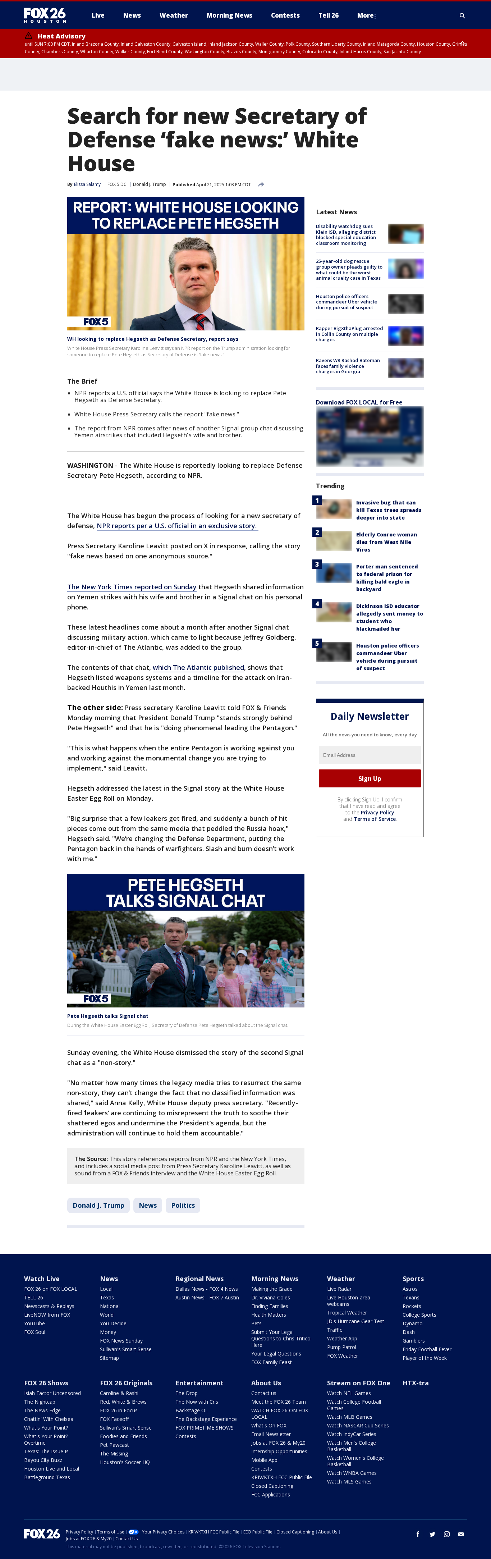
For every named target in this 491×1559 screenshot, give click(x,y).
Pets (256, 1323)
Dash (409, 1332)
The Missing (114, 1453)
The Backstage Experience (206, 1419)
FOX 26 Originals (126, 1383)
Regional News (199, 1278)
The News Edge (42, 1410)
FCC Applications (270, 1494)
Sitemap (109, 1357)
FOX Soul (34, 1332)
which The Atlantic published (198, 667)
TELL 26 (33, 1297)
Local (106, 1288)
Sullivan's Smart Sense (126, 1349)
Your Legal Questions (276, 1353)
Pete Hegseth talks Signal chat (107, 1015)
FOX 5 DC (117, 184)
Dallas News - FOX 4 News (206, 1288)
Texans (411, 1297)
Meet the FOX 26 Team (278, 1401)
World (107, 1314)
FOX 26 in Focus (119, 1410)
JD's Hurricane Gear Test (355, 1321)
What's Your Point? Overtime (46, 1439)
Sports (413, 1278)
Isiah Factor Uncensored (52, 1393)
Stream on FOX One (358, 1383)
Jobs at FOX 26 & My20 (278, 1442)
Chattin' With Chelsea (48, 1419)
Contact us (263, 1393)
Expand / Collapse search (462, 15)
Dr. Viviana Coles (270, 1297)
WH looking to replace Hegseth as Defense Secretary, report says (153, 338)
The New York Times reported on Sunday (132, 586)
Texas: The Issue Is (46, 1451)
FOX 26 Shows (46, 1383)
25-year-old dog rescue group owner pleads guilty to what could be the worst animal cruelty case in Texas (349, 269)
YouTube (34, 1323)
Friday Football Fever (427, 1349)
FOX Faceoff (114, 1419)
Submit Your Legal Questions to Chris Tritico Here (281, 1338)
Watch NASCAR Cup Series (358, 1425)
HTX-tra (416, 1383)
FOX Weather (342, 1355)
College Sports (419, 1314)
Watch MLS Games (349, 1481)
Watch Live (42, 1278)
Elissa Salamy (87, 184)
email (461, 1534)
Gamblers (414, 1340)
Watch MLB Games (349, 1416)
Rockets (412, 1306)
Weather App (342, 1338)
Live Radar (339, 1288)
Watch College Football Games (354, 1405)
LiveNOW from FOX (47, 1314)
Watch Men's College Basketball (351, 1446)
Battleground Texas (47, 1477)
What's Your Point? (46, 1427)
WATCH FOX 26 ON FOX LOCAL (279, 1413)
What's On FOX (268, 1425)
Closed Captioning (272, 1485)
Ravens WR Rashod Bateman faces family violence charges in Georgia (348, 366)
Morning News (274, 1278)
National (110, 1306)
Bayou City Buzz (43, 1460)
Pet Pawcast (114, 1444)
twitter (432, 1534)
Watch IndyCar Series (351, 1434)
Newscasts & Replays (49, 1306)
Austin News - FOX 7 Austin (207, 1297)
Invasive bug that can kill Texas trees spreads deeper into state (389, 510)
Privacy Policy (377, 812)
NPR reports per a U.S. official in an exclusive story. (177, 525)
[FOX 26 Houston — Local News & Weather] (48, 15)
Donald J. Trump (149, 184)
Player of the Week (425, 1357)
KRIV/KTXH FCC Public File (281, 1477)
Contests (185, 1436)
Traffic (334, 1329)
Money (108, 1332)
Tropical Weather (347, 1312)
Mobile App (264, 1460)
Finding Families (269, 1306)
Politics (183, 1205)
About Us (266, 1383)
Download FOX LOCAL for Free (359, 402)
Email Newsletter (271, 1434)
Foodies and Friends (123, 1436)
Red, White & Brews (123, 1401)
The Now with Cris (196, 1401)
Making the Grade (272, 1288)
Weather (341, 1278)
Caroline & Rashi (119, 1393)
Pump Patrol (341, 1347)
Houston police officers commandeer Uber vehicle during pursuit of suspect (346, 302)
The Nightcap (39, 1401)
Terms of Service (375, 818)
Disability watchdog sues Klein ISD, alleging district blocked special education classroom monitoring (346, 234)
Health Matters (268, 1314)
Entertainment (199, 1383)
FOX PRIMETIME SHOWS (204, 1427)
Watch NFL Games (349, 1393)
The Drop (186, 1393)
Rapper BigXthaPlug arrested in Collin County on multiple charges (349, 334)
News (148, 1205)
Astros (410, 1288)
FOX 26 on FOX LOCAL (50, 1288)
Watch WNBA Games (352, 1472)
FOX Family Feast (271, 1362)
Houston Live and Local (51, 1468)
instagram (447, 1534)
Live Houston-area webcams (348, 1300)
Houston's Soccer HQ (125, 1462)
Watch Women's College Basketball (355, 1461)
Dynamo (413, 1323)
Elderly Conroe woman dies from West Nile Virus (386, 542)
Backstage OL (191, 1410)
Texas (107, 1297)
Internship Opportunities (279, 1451)
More (365, 15)
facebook (418, 1534)
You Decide (113, 1323)
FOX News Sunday (121, 1340)
